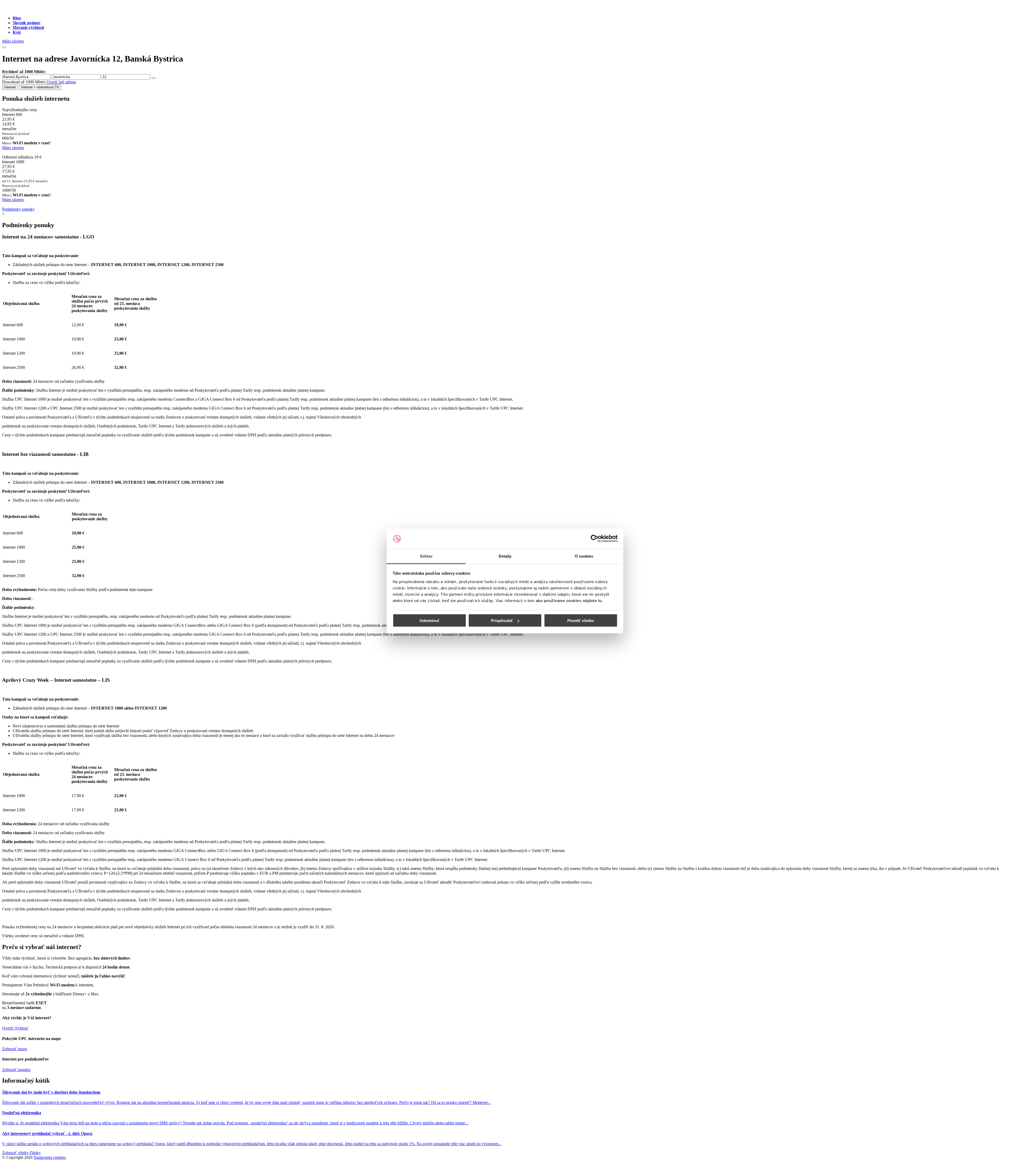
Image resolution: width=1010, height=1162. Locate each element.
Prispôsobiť (502, 620)
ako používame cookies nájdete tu (569, 600)
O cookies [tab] (584, 556)
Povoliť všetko (580, 620)
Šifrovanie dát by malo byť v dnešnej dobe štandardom (51, 1092)
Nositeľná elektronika (21, 1112)
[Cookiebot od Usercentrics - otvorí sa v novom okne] (595, 539)
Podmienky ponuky (18, 209)
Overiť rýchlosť (15, 1028)
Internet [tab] (10, 87)
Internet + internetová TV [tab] (40, 87)
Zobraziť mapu (14, 1049)
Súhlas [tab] (426, 556)
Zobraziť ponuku (16, 1069)
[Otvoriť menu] (4, 47)
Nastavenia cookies (50, 1157)
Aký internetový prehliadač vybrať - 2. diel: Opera (47, 1133)
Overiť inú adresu (61, 82)
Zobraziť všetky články (21, 1152)
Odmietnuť (430, 620)
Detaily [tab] (505, 556)
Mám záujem (13, 41)
